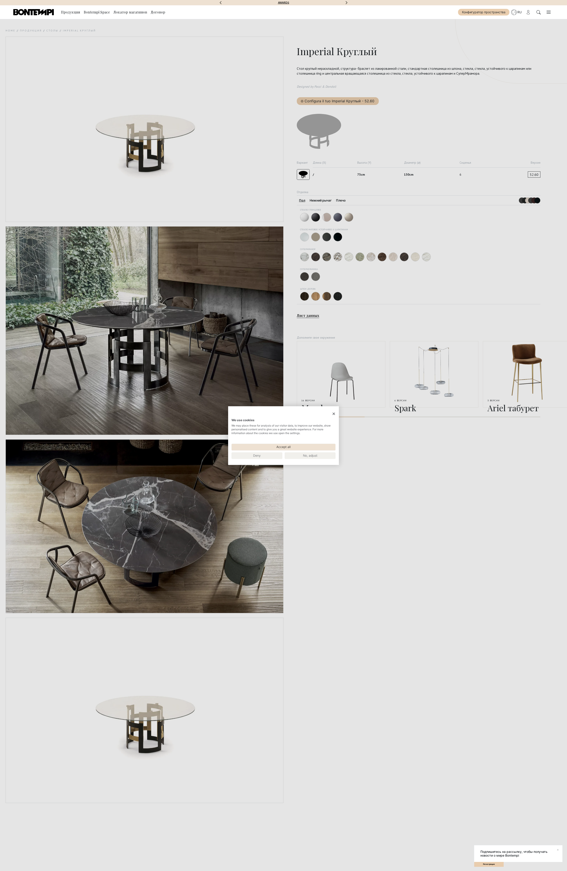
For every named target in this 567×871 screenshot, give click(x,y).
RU (519, 12)
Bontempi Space (283, 2)
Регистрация (489, 864)
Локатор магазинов (130, 12)
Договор (158, 12)
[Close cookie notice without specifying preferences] (334, 413)
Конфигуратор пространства (483, 12)
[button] (220, 2)
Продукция (70, 12)
